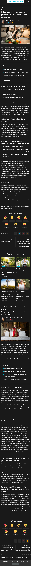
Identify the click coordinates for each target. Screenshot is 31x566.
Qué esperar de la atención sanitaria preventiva (16, 72)
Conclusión (7, 80)
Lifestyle (3, 309)
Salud (3, 9)
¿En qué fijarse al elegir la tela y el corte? (14, 371)
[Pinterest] (10, 23)
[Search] (28, 2)
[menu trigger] (3, 2)
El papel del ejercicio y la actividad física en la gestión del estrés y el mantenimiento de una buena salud (7, 295)
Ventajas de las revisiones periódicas (13, 69)
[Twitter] (9, 23)
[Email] (12, 23)
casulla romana (18, 427)
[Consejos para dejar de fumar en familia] (23, 262)
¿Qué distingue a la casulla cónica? (13, 368)
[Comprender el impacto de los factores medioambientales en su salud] (8, 262)
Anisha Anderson (10, 20)
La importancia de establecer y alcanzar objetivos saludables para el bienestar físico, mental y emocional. (22, 295)
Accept (15, 564)
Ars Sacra (19, 463)
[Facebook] (7, 23)
